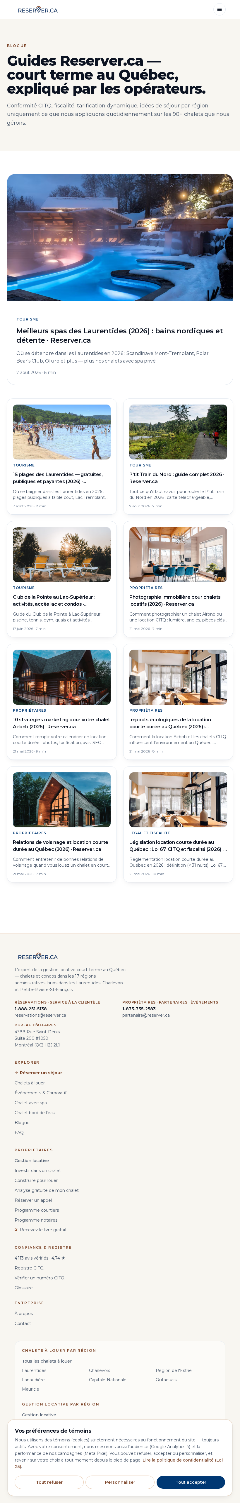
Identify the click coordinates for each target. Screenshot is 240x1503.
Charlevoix (99, 1370)
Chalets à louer (30, 1083)
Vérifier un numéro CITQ (39, 1278)
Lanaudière (33, 1379)
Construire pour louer (36, 1180)
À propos (24, 1313)
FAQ (19, 1132)
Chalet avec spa (31, 1102)
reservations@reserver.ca (40, 1015)
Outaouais (166, 1379)
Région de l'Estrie (174, 1370)
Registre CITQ (29, 1268)
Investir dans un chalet (38, 1170)
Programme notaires (36, 1220)
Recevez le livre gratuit (43, 1229)
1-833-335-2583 (139, 1008)
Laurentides (34, 1370)
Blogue (22, 1122)
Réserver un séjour (41, 1072)
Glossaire (24, 1287)
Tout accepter (191, 1482)
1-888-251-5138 (31, 1008)
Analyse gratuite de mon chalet (47, 1190)
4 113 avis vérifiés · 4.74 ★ (40, 1258)
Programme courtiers (37, 1210)
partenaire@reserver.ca (146, 1015)
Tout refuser (49, 1482)
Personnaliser (120, 1482)
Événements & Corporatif (40, 1093)
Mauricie (30, 1389)
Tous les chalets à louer (47, 1361)
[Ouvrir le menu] (219, 9)
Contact (23, 1323)
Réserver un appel (33, 1200)
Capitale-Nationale (107, 1379)
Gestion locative (32, 1160)
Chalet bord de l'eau (35, 1112)
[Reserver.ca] (38, 9)
